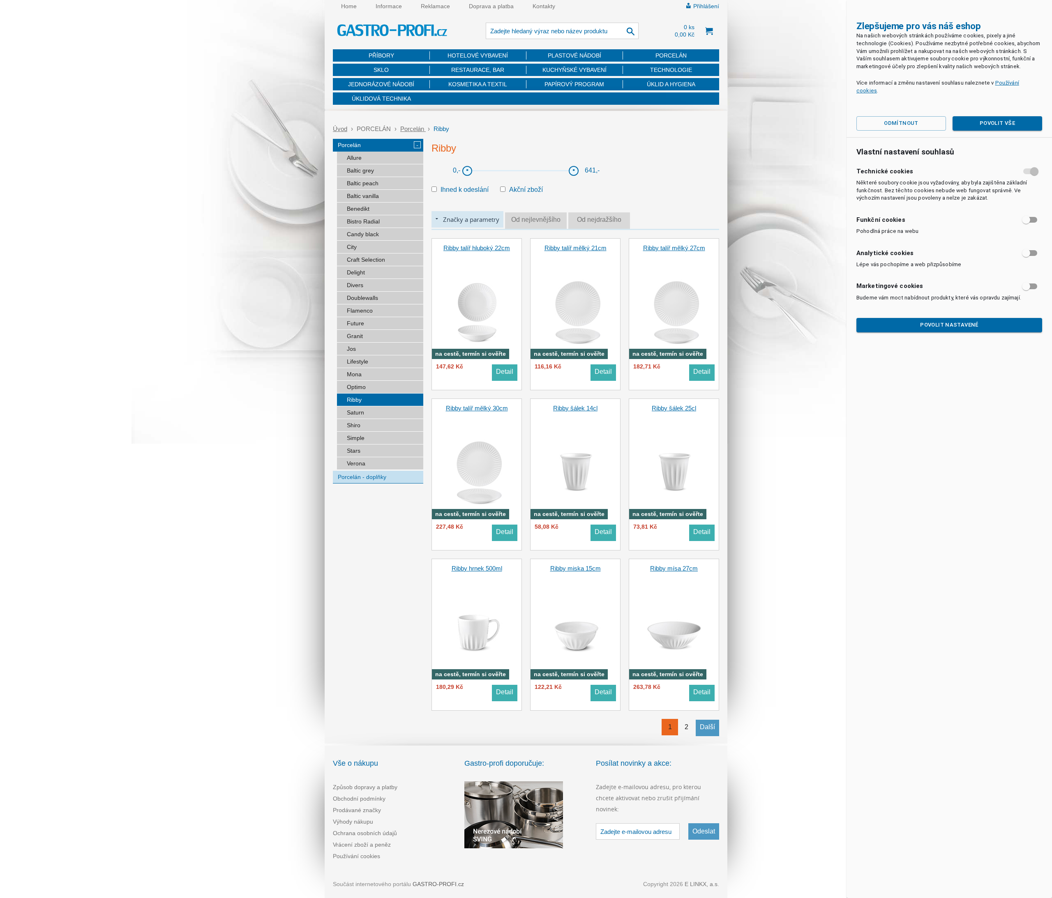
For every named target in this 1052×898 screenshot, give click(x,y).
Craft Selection (366, 259)
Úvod (340, 128)
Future (355, 323)
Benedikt (358, 208)
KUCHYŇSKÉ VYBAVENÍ (574, 70)
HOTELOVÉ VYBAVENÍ (478, 55)
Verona (356, 463)
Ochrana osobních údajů (365, 833)
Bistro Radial (363, 221)
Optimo (356, 387)
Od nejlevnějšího (536, 219)
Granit (355, 336)
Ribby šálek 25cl (674, 408)
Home (349, 6)
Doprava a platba (491, 6)
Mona (354, 374)
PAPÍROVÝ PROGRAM (574, 84)
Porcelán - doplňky (362, 477)
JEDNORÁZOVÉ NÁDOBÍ (381, 84)
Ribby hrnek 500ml (477, 568)
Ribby (354, 399)
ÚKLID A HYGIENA (671, 84)
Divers (355, 285)
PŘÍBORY (381, 55)
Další (707, 726)
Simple (356, 438)
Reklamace (435, 6)
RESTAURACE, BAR (477, 70)
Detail (504, 371)
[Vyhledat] (631, 31)
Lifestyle (357, 361)
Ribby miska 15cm (575, 568)
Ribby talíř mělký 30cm (477, 408)
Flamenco (360, 310)
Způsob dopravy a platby (365, 787)
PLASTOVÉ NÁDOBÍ (574, 55)
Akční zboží (526, 189)
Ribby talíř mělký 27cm (674, 247)
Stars (353, 450)
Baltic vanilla (363, 196)
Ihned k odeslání (465, 189)
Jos (351, 348)
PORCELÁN (671, 55)
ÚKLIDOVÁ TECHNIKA (381, 98)
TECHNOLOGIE (671, 70)
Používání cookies (356, 856)
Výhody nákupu (353, 821)
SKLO (381, 70)
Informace (389, 6)
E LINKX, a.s (701, 884)
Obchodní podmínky (359, 798)
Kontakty (544, 6)
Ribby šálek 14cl (575, 408)
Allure (354, 157)
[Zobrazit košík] (709, 31)
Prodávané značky (357, 810)
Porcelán (413, 128)
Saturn (355, 412)
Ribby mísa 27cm (674, 568)
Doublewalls (362, 298)
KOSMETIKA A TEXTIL (477, 84)
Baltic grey (360, 170)
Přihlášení (706, 6)
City (352, 247)
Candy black (363, 234)
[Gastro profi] (392, 31)
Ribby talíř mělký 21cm (575, 247)
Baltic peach (362, 183)
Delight (356, 272)
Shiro (353, 425)
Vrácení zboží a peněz (362, 844)
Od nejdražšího (599, 219)
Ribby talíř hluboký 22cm (476, 247)
